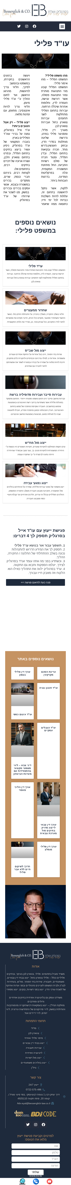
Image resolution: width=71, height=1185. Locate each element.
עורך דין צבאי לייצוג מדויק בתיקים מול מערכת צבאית (48, 829)
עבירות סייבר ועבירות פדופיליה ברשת (35, 394)
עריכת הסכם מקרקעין (48, 673)
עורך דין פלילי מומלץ (48, 848)
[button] (62, 26)
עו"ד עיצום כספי (22, 714)
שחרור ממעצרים (35, 310)
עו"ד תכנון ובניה (48, 687)
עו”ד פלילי (35, 266)
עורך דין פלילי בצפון (22, 673)
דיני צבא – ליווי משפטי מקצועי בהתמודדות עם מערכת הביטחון (22, 769)
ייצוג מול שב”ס (35, 350)
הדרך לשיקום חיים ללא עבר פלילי (22, 869)
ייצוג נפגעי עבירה (36, 483)
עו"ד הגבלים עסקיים (48, 729)
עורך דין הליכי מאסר (22, 788)
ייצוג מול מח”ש (35, 442)
